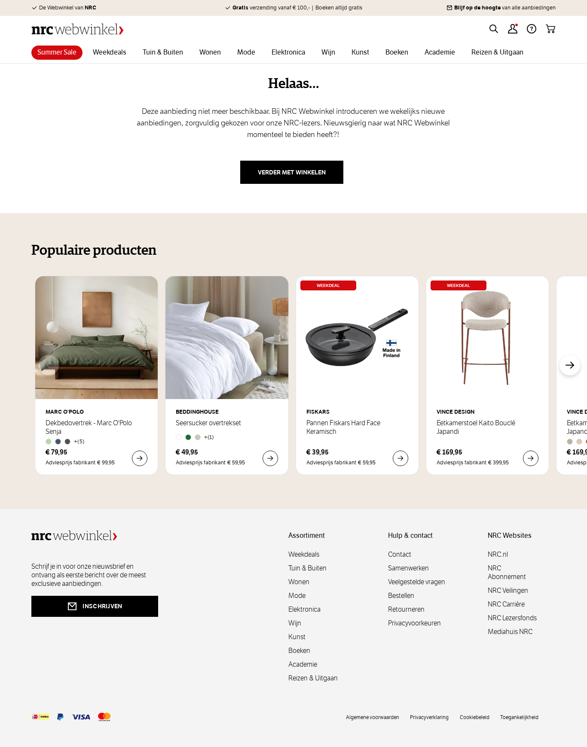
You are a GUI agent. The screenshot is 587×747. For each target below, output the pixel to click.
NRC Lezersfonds (512, 617)
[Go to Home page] (77, 29)
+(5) (79, 441)
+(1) (209, 437)
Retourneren (406, 609)
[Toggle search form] (494, 29)
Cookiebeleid (474, 716)
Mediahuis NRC (510, 631)
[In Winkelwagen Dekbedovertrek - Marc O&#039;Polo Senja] (139, 458)
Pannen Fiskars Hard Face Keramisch (343, 427)
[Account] (513, 29)
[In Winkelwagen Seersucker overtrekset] (270, 458)
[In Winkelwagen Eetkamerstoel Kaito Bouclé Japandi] (530, 458)
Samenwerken (408, 568)
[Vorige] (48, 365)
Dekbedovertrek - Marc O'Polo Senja (89, 427)
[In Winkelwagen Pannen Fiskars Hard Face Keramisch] (400, 458)
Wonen (298, 581)
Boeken (299, 650)
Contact (399, 554)
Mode (297, 595)
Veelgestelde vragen (416, 581)
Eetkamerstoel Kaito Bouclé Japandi (476, 427)
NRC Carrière (506, 604)
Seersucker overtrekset (208, 423)
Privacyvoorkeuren (414, 623)
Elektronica (304, 609)
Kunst (297, 636)
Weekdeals (303, 554)
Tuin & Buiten (307, 568)
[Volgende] (569, 365)
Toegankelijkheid (519, 716)
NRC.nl (498, 554)
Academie (302, 664)
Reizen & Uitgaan (313, 678)
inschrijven (102, 606)
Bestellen (401, 595)
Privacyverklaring (429, 716)
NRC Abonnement (507, 572)
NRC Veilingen (508, 590)
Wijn (294, 623)
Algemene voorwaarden (372, 716)
